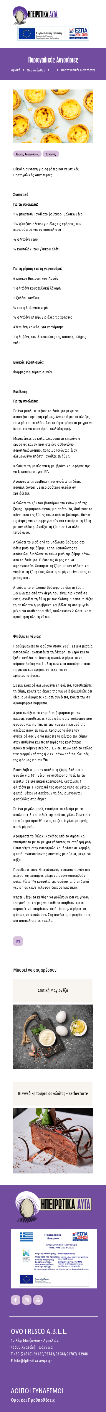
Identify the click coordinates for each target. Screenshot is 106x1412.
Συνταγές (51, 154)
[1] (15, 1300)
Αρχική (15, 69)
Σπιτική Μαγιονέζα (53, 990)
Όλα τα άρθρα (36, 70)
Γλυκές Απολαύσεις (27, 154)
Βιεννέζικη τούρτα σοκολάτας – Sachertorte (53, 1093)
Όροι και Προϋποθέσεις (33, 1400)
